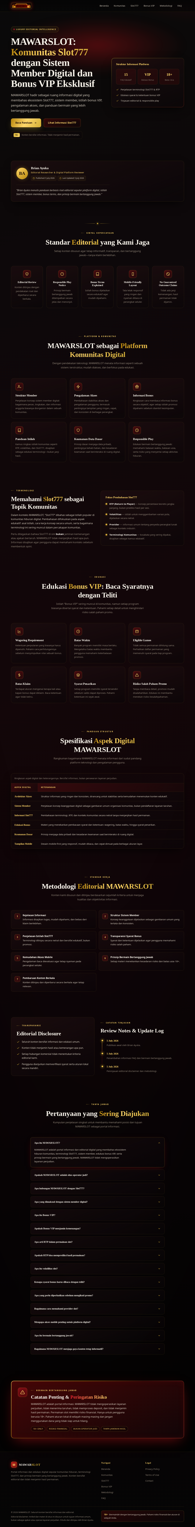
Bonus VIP (149, 5)
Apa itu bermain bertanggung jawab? (53, 1335)
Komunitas (119, 5)
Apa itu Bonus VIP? (44, 1215)
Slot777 (134, 5)
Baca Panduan (23, 122)
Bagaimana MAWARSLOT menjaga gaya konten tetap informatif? (68, 1348)
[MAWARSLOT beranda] (21, 5)
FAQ (179, 5)
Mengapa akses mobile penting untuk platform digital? (62, 1322)
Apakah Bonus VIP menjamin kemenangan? (57, 1228)
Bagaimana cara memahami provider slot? (56, 1308)
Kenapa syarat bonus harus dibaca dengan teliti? (59, 1282)
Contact (149, 1480)
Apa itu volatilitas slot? (46, 1268)
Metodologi (166, 5)
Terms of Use (152, 1474)
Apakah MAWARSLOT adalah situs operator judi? (61, 1175)
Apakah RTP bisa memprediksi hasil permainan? (59, 1255)
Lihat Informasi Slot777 (62, 122)
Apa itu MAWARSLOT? (47, 1142)
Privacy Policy (152, 1468)
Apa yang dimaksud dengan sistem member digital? (61, 1201)
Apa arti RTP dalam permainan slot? (53, 1241)
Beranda (104, 5)
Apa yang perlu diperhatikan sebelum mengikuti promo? (63, 1295)
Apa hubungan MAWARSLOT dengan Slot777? (59, 1188)
